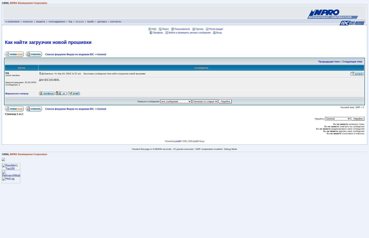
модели (40, 21)
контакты (115, 21)
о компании (12, 21)
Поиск (165, 29)
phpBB (178, 141)
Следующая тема (352, 61)
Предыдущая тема (329, 61)
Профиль (158, 32)
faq (70, 21)
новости (28, 21)
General (101, 54)
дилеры (102, 21)
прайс (90, 21)
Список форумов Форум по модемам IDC (69, 54)
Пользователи (182, 29)
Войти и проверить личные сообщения (190, 32)
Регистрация (216, 29)
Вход (219, 32)
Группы (200, 29)
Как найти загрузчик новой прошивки (48, 42)
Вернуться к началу (16, 93)
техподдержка (56, 21)
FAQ (154, 29)
